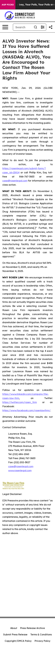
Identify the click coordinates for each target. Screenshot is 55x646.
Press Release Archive (32, 628)
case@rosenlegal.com (14, 180)
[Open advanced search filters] (42, 27)
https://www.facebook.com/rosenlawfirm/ (26, 410)
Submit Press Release (15, 634)
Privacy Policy (42, 640)
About (13, 628)
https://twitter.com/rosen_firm (19, 402)
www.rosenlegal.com (20, 470)
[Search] (35, 27)
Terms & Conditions (41, 634)
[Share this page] (51, 27)
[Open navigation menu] (5, 27)
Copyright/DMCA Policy (18, 640)
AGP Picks (8, 4)
